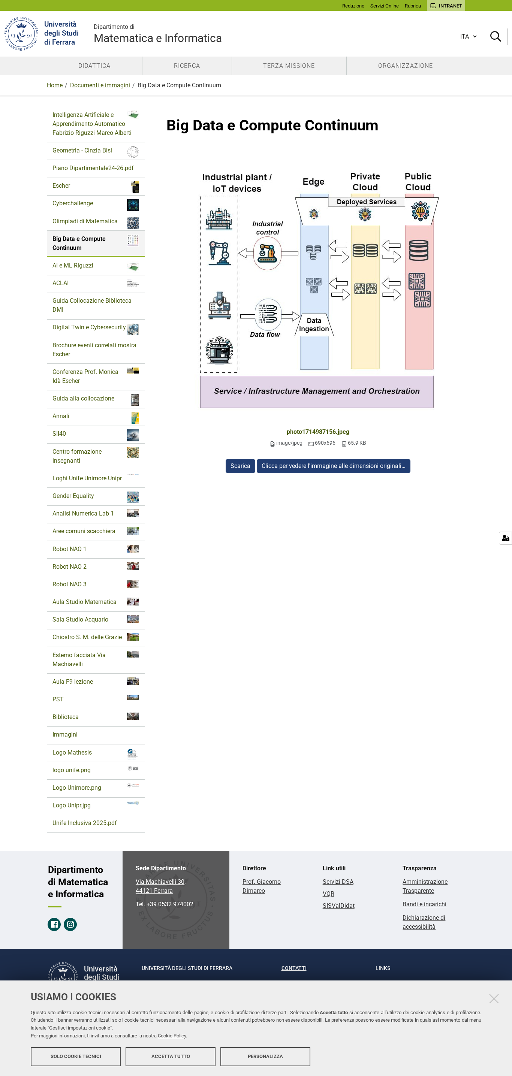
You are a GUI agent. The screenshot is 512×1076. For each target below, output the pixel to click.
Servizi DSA (338, 881)
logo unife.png (71, 770)
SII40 (59, 433)
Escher (61, 185)
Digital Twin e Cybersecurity (89, 327)
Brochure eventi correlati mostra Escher (94, 350)
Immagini (65, 734)
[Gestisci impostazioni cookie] (505, 538)
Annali (60, 416)
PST (58, 699)
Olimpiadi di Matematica (85, 221)
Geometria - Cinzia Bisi (82, 150)
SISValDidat (339, 905)
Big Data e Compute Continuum (79, 243)
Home (55, 85)
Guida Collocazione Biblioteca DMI (92, 305)
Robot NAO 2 (69, 566)
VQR (328, 893)
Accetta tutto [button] (170, 1056)
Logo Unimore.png (76, 787)
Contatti (294, 968)
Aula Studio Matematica (84, 601)
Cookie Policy (172, 1036)
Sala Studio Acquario (80, 619)
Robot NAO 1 (69, 549)
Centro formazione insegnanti (77, 456)
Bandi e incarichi (424, 904)
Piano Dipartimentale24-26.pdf (93, 168)
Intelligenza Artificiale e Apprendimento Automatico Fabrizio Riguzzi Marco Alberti (92, 123)
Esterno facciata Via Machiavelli (79, 660)
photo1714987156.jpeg (318, 431)
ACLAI (60, 283)
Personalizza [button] (265, 1056)
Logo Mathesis (72, 752)
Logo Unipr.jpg (71, 805)
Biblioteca (65, 716)
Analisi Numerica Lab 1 (83, 513)
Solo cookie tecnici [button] (76, 1056)
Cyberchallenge (72, 203)
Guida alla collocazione (83, 398)
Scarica (240, 465)
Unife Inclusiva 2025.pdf (84, 822)
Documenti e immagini (100, 85)
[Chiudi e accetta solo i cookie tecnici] (494, 998)
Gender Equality (73, 495)
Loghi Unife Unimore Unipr (87, 478)
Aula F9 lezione (72, 681)
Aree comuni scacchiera (83, 531)
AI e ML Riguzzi (72, 265)
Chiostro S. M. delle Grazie (87, 637)
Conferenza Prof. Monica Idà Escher (85, 376)
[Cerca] (495, 36)
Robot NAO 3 (69, 584)
